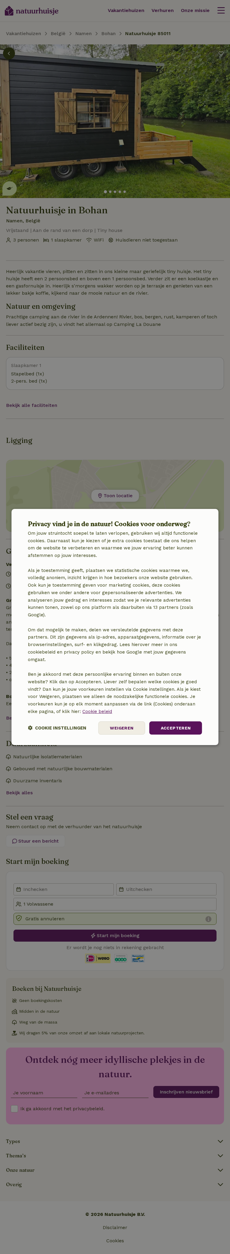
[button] (57, 728)
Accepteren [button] (176, 728)
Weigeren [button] (121, 728)
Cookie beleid (97, 711)
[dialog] (114, 627)
